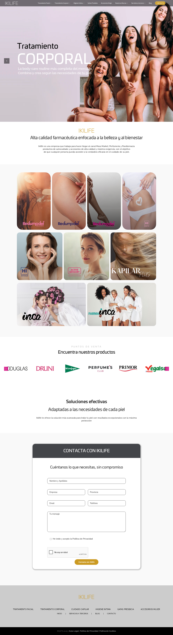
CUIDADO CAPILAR (80, 609)
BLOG (97, 614)
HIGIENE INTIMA (103, 609)
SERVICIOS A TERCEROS (78, 614)
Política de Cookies (107, 631)
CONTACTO (111, 614)
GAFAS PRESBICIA (125, 609)
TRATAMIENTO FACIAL (23, 609)
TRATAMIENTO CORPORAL (52, 609)
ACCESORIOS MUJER (150, 609)
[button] (6, 369)
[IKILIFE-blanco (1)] (11, 1)
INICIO (59, 614)
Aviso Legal (74, 631)
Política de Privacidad (89, 631)
